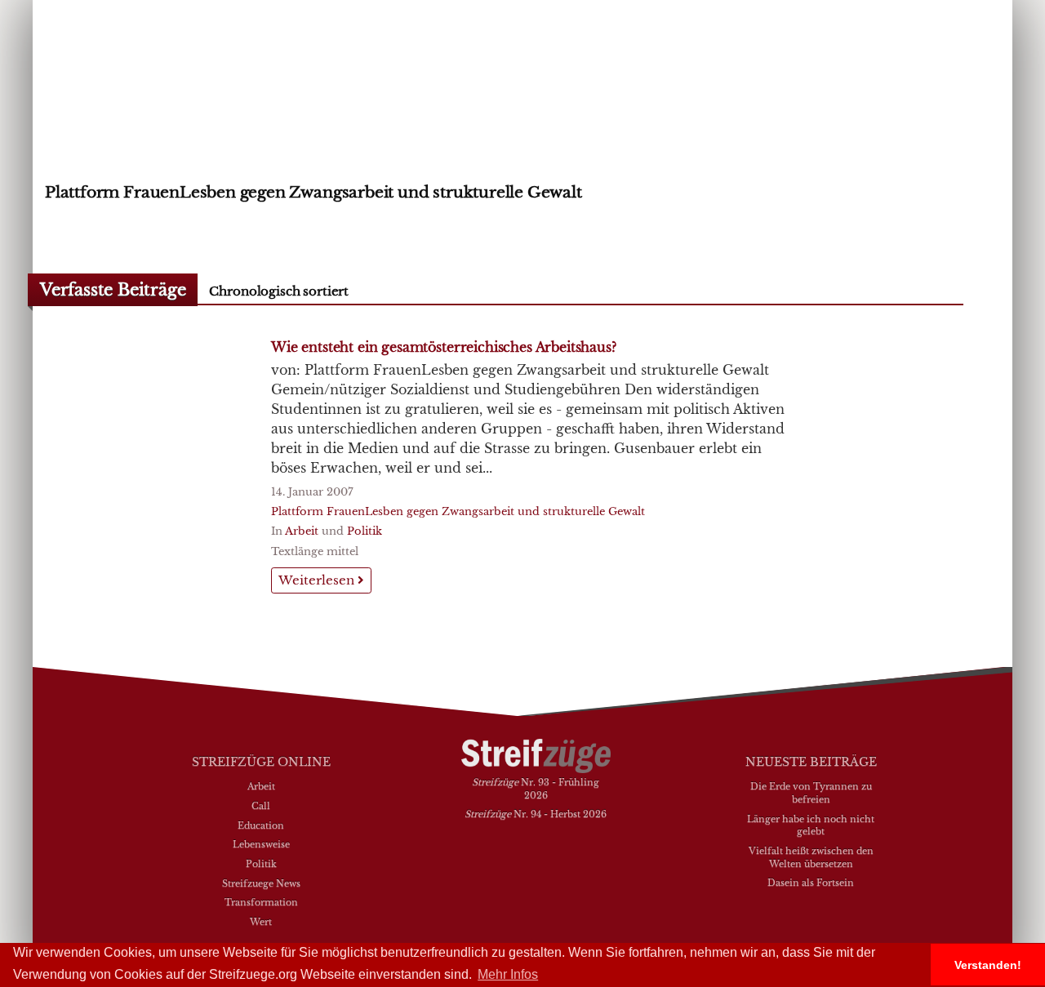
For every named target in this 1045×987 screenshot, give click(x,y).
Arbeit (301, 531)
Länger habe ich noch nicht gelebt (810, 825)
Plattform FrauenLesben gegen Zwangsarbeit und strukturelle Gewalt (458, 511)
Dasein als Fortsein (810, 882)
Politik (364, 531)
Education (261, 825)
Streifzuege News (261, 883)
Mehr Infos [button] (508, 974)
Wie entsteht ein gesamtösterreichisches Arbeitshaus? (443, 347)
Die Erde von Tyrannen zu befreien (811, 792)
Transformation (261, 902)
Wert (261, 921)
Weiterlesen (318, 580)
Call (260, 805)
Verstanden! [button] (987, 964)
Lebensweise (261, 844)
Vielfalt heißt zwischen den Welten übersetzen (811, 857)
